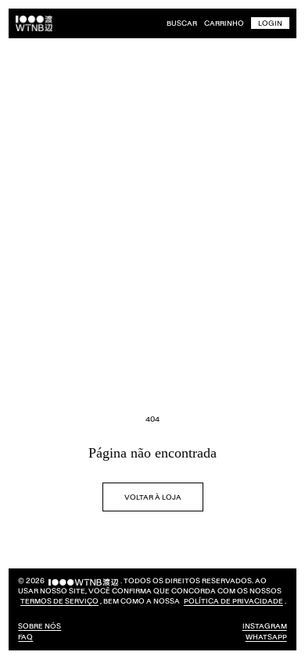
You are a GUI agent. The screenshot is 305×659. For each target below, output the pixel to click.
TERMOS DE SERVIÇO (93, 590)
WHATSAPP (254, 636)
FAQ (25, 636)
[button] (182, 23)
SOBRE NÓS (39, 625)
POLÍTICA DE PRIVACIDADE (70, 600)
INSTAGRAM (253, 625)
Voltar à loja (146, 486)
